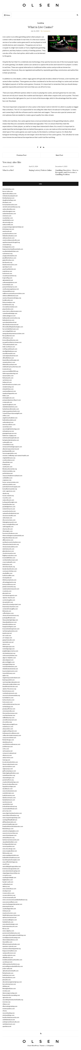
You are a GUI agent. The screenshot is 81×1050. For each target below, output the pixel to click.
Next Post (59, 155)
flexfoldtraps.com (8, 828)
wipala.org (6, 493)
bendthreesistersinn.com (10, 686)
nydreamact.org (7, 253)
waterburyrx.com (8, 726)
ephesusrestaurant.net (9, 917)
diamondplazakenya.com (10, 940)
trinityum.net (6, 911)
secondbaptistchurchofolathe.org (13, 999)
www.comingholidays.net (10, 524)
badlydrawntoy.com (9, 795)
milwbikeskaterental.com (10, 669)
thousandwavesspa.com (10, 713)
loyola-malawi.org (8, 495)
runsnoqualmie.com (9, 846)
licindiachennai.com (8, 198)
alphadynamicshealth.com (10, 971)
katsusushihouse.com (9, 584)
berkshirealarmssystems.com (11, 384)
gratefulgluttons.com (9, 506)
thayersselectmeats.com (10, 764)
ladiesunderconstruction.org (11, 318)
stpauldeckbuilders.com (10, 842)
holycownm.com (8, 702)
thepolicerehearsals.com (10, 538)
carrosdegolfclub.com (9, 331)
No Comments (45, 31)
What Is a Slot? (8, 170)
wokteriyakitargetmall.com (11, 438)
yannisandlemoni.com (9, 391)
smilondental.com (8, 422)
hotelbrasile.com (8, 300)
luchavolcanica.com (8, 700)
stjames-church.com (9, 597)
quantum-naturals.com (9, 946)
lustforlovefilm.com (8, 575)
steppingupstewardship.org (11, 873)
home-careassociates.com (11, 482)
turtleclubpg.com (8, 706)
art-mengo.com (7, 638)
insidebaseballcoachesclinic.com (12, 960)
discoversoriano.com (9, 520)
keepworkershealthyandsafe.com (13, 249)
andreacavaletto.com (9, 484)
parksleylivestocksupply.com (11, 486)
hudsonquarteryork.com (10, 926)
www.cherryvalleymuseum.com (12, 311)
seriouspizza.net (7, 751)
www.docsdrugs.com (9, 849)
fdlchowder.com (7, 853)
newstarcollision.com (9, 424)
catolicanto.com (7, 466)
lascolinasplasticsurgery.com (11, 860)
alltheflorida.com (8, 957)
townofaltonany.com (9, 673)
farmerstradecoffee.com (10, 784)
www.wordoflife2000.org (10, 371)
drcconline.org (7, 722)
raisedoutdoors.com (9, 362)
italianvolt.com (7, 382)
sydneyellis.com (7, 442)
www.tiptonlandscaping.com (11, 871)
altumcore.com (7, 755)
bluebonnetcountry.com (10, 264)
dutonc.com (6, 644)
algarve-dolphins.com (9, 658)
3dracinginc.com (8, 531)
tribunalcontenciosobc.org (11, 544)
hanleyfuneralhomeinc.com (11, 409)
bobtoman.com (7, 273)
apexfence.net (7, 1026)
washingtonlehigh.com (9, 877)
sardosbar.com (7, 380)
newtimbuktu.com (8, 220)
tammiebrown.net (8, 642)
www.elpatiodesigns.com (10, 924)
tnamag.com (6, 760)
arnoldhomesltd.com (9, 353)
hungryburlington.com (9, 626)
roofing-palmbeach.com (10, 349)
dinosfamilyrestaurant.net (10, 324)
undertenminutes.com (9, 213)
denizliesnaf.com (8, 742)
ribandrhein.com (8, 462)
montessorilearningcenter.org (12, 948)
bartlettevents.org (8, 304)
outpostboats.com (8, 500)
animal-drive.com (8, 757)
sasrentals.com (7, 427)
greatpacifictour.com (9, 709)
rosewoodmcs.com (8, 893)
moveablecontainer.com (10, 307)
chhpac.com (6, 1004)
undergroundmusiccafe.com (11, 1022)
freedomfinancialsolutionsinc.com (13, 826)
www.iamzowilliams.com (10, 902)
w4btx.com (6, 415)
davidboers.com (8, 788)
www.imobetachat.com (10, 791)
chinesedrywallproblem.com (11, 684)
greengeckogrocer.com (10, 433)
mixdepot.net (7, 891)
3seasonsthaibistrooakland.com (12, 475)
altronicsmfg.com (8, 222)
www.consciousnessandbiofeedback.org (15, 900)
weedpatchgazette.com (10, 393)
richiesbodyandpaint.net (10, 196)
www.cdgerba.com (8, 931)
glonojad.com (7, 593)
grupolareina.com (8, 309)
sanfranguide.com (8, 526)
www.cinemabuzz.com (9, 888)
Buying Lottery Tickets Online (40, 170)
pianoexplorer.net (8, 906)
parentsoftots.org (8, 780)
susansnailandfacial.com (10, 808)
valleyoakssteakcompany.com (12, 735)
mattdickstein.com (8, 793)
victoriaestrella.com (9, 711)
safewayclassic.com (8, 238)
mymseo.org (6, 1002)
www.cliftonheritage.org (10, 862)
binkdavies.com (7, 564)
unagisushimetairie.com (10, 256)
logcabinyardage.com (9, 786)
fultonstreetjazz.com (9, 302)
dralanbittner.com (8, 389)
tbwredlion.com (7, 942)
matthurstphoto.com (9, 955)
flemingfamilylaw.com (9, 988)
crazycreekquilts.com (9, 562)
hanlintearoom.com (8, 975)
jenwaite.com (7, 980)
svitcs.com (6, 749)
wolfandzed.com (8, 884)
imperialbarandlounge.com (11, 360)
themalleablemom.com (10, 622)
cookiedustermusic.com (10, 693)
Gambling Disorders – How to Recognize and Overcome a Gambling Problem (66, 172)
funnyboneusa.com (8, 691)
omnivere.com (7, 216)
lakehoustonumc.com (9, 797)
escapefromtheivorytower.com (12, 342)
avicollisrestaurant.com (10, 720)
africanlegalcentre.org (9, 582)
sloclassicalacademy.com (10, 546)
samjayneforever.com (9, 953)
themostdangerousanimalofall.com (13, 535)
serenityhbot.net (8, 804)
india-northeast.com (9, 347)
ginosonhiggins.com (9, 662)
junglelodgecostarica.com (10, 651)
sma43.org (6, 864)
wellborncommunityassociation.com (14, 293)
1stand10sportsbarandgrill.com (12, 413)
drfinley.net (6, 986)
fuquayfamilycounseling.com (11, 995)
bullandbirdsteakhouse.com (11, 857)
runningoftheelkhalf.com (10, 820)
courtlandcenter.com (9, 715)
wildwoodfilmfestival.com (10, 295)
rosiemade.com (7, 402)
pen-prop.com (7, 811)
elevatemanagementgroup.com (12, 982)
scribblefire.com (7, 478)
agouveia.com (7, 997)
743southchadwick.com (10, 344)
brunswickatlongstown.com (11, 629)
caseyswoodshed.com (9, 737)
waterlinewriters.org (9, 775)
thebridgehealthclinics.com (11, 773)
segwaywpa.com (8, 769)
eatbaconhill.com (8, 224)
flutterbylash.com (8, 973)
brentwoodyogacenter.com (11, 868)
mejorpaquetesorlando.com (11, 411)
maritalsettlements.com (10, 666)
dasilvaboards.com (8, 549)
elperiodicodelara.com (9, 193)
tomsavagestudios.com (10, 453)
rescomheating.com (9, 1013)
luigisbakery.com (8, 880)
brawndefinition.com (9, 558)
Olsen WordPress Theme (35, 1045)
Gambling (40, 23)
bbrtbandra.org (7, 262)
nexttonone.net (7, 802)
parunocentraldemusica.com (11, 933)
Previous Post (21, 155)
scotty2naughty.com (9, 600)
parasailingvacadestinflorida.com (13, 966)
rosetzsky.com (7, 591)
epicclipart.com (7, 267)
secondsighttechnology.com (11, 429)
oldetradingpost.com (9, 316)
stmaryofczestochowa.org (11, 615)
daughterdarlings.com (9, 200)
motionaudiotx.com (9, 1008)
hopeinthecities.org (8, 504)
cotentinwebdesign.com (10, 313)
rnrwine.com (6, 991)
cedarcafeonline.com (9, 209)
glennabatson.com (8, 551)
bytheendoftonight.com (10, 502)
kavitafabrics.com (8, 697)
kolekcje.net (6, 464)
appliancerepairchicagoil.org (11, 242)
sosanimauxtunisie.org (9, 275)
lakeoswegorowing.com (10, 993)
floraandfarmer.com (9, 336)
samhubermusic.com (9, 1024)
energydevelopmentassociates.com (13, 333)
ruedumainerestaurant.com (11, 589)
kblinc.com (6, 395)
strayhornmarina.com (9, 553)
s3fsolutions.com (8, 338)
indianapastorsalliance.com (11, 733)
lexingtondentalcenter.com (11, 440)
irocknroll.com (7, 369)
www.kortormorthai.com (10, 833)
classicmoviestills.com (9, 515)
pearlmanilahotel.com (9, 269)
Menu (7, 15)
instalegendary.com (8, 247)
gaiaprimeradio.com (9, 640)
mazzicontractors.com (9, 913)
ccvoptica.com (7, 875)
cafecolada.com (7, 518)
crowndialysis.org (8, 444)
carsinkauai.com (7, 962)
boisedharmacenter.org (10, 489)
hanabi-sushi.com (8, 882)
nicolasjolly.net (7, 578)
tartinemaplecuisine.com (10, 631)
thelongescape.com (8, 646)
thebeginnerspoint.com (10, 522)
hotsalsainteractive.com (10, 204)
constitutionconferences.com (11, 744)
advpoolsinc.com (8, 729)
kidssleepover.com (8, 229)
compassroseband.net (9, 753)
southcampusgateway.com (11, 289)
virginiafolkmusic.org (9, 458)
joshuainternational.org (10, 806)
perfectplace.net (8, 473)
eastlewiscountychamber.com (12, 542)
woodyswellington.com (10, 920)
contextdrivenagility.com (10, 609)
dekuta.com (6, 886)
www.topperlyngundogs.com (11, 817)
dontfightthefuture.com (10, 351)
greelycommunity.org (9, 586)
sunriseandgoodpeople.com (11, 682)
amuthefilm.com (7, 573)
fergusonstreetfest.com (10, 951)
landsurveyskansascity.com (11, 840)
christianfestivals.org (9, 653)
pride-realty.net (7, 968)
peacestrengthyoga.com (10, 824)
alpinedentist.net (8, 280)
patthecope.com (8, 746)
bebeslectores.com (8, 320)
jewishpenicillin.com (9, 451)
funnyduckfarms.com (9, 977)
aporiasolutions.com (9, 766)
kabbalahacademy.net (9, 420)
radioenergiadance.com (10, 282)
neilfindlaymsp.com (8, 717)
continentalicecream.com (10, 560)
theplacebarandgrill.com (10, 724)
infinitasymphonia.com (9, 580)
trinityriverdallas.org (9, 471)
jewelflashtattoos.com (9, 258)
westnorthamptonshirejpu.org (12, 298)
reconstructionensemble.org (11, 695)
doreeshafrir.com (8, 602)
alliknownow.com (8, 540)
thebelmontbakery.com (10, 236)
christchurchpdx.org (9, 566)
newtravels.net (7, 231)
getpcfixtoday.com (8, 260)
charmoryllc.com (8, 529)
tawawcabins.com (8, 375)
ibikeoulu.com (7, 611)
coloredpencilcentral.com (10, 355)
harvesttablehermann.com (11, 329)
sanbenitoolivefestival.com (11, 513)
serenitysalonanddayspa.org (11, 207)
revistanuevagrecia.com (10, 595)
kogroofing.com (7, 278)
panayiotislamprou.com (10, 287)
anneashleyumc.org (8, 837)
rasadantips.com (8, 218)
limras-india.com (8, 191)
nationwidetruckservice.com (11, 704)
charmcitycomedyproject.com (12, 604)
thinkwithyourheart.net (10, 364)
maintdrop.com (7, 271)
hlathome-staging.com (9, 435)
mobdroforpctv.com (9, 509)
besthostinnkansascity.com (11, 1017)
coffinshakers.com (8, 613)
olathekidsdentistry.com (10, 407)
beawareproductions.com (10, 606)
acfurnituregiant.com (9, 211)
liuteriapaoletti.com (9, 680)
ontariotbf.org (7, 244)
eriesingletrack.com (8, 398)
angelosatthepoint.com (10, 731)
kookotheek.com (8, 284)
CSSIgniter (50, 1045)
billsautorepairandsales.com (11, 944)
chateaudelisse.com (9, 291)
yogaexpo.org (7, 480)
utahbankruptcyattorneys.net (12, 367)
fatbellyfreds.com (8, 922)
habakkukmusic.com (9, 800)
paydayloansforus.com (10, 233)
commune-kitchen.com (9, 571)
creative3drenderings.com (11, 782)
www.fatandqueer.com (9, 835)
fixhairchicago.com (8, 740)
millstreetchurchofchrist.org (11, 964)
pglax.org (5, 675)
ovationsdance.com (9, 460)
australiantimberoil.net (9, 322)
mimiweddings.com (8, 1015)
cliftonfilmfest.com (8, 358)
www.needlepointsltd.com (11, 855)
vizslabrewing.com (8, 387)
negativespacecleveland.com (11, 677)
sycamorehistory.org (9, 895)
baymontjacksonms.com (10, 671)
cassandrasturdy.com (9, 511)
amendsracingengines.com (11, 831)
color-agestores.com (9, 491)
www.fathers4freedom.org (11, 815)
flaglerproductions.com (10, 555)
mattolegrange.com (9, 649)
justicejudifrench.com (9, 618)
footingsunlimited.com (9, 844)
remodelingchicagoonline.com (12, 866)
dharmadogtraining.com (10, 1006)
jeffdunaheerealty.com (9, 822)
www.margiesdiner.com (10, 851)
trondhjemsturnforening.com (11, 937)
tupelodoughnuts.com (9, 404)
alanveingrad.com (8, 660)
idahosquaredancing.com (10, 373)
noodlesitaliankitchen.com (11, 251)
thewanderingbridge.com (10, 620)
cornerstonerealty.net (9, 897)
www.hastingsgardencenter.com (12, 904)
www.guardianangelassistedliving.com (14, 935)
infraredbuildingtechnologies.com (13, 327)
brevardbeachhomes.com (10, 340)
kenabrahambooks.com (10, 569)
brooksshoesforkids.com (10, 762)
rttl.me (5, 1011)
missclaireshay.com (8, 189)
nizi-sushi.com (7, 635)
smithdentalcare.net (9, 1019)
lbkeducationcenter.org (10, 469)
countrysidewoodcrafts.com (11, 240)
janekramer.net (7, 633)
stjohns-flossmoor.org (9, 689)
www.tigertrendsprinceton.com (12, 813)
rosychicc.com (7, 498)
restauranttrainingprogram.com (12, 447)
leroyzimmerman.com (9, 984)
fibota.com (6, 928)
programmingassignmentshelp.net (13, 227)
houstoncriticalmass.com (10, 533)
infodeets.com (7, 202)
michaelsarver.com (8, 431)
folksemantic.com (8, 378)
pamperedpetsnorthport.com (12, 400)
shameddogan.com (8, 777)
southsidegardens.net (9, 908)
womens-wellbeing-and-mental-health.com (16, 455)
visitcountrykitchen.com (10, 655)
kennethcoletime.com (9, 624)
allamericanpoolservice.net (11, 449)
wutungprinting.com (9, 664)
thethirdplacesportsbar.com (11, 915)
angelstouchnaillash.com (10, 418)
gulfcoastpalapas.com (9, 771)
